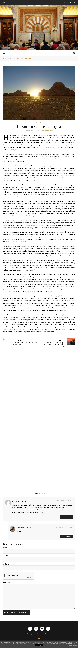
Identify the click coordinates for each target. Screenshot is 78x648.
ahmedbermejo (47, 131)
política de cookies (47, 643)
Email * (5, 556)
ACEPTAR (39, 645)
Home (5, 58)
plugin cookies (73, 645)
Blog (11, 58)
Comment (6, 582)
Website (6, 564)
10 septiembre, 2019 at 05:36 (64, 501)
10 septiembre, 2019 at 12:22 (64, 527)
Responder (66, 517)
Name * (5, 548)
